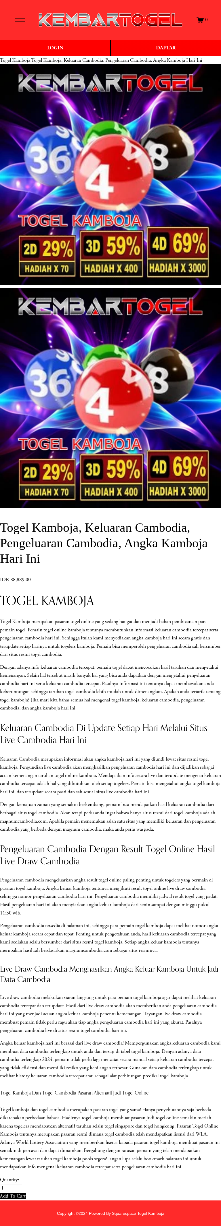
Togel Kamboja (15, 60)
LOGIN (55, 48)
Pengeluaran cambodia (22, 880)
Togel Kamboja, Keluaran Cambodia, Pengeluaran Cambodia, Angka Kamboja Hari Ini (116, 60)
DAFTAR (166, 48)
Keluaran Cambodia (19, 759)
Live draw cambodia (20, 997)
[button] (13, 1196)
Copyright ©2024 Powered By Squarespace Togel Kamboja (110, 1213)
